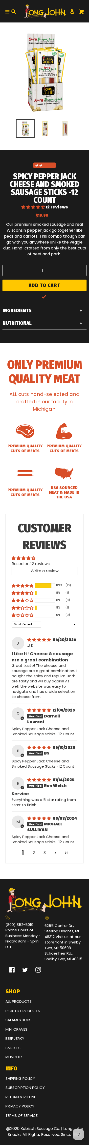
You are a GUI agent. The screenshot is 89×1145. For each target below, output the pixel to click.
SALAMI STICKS (18, 1019)
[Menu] (7, 11)
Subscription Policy (25, 1087)
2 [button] (34, 853)
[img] (39, 640)
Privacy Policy (19, 1106)
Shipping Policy (20, 1078)
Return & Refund (21, 1097)
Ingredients (16, 310)
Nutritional (17, 323)
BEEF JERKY (14, 1038)
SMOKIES (13, 1047)
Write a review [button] (45, 571)
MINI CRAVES (16, 1029)
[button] (33, 207)
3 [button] (45, 853)
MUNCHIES (14, 1057)
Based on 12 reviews (31, 564)
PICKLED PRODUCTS (22, 1010)
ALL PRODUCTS (18, 1001)
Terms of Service (21, 1115)
